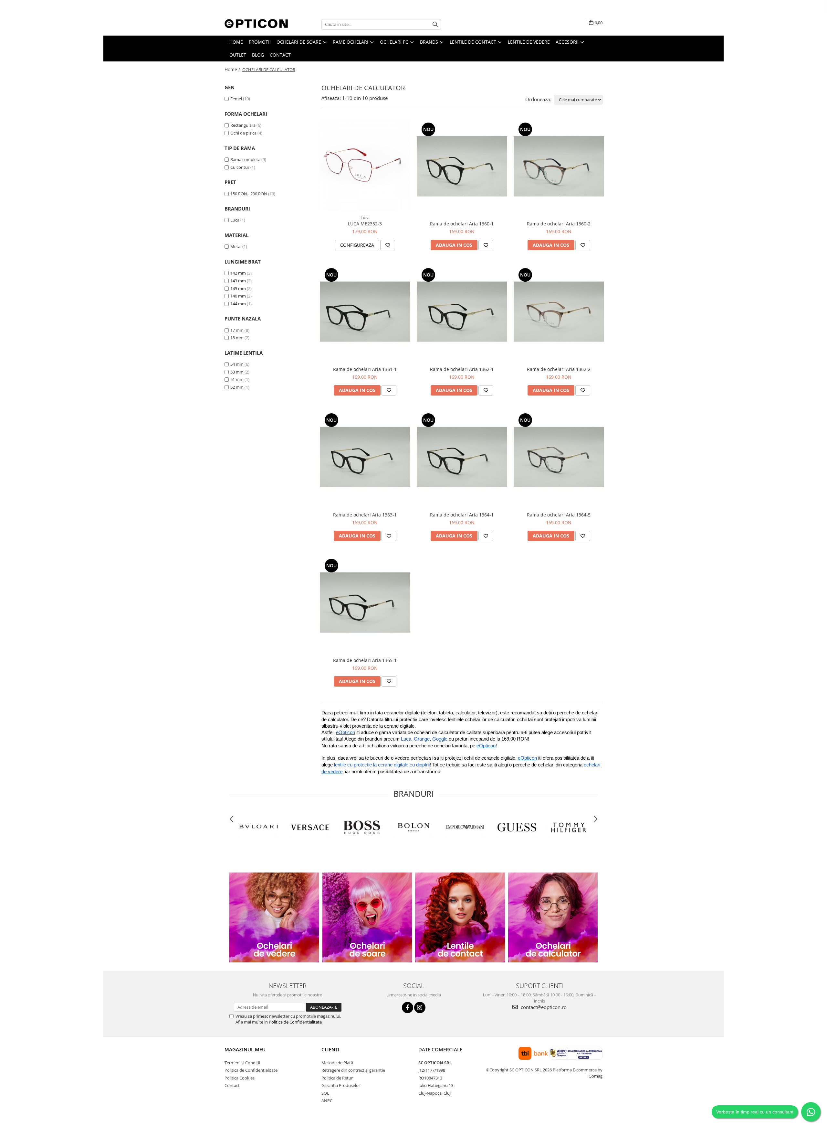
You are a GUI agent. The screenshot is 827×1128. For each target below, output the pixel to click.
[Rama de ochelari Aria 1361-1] (365, 311)
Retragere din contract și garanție (353, 1070)
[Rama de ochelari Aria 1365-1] (365, 602)
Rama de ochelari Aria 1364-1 (462, 515)
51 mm (237, 379)
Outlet (237, 55)
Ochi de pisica (243, 133)
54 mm (237, 364)
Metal (235, 246)
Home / (233, 69)
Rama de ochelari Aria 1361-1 (365, 369)
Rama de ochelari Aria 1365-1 (365, 660)
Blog (258, 55)
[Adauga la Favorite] (387, 245)
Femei (236, 99)
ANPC (326, 1100)
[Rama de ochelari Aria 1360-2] (559, 166)
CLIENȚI (330, 1049)
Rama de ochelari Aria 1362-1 (462, 369)
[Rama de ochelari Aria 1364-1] (462, 457)
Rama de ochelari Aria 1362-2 (559, 369)
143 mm (238, 281)
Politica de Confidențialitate (251, 1070)
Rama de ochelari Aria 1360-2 (559, 224)
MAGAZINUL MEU (245, 1049)
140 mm (238, 296)
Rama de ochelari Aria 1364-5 (559, 515)
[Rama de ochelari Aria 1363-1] (365, 457)
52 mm (237, 387)
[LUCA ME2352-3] (365, 166)
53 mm (237, 372)
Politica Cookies (240, 1078)
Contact (280, 55)
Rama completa (245, 159)
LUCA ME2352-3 (365, 224)
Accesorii (568, 42)
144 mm (238, 304)
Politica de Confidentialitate (295, 1022)
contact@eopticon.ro (543, 1007)
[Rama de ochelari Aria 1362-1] (462, 311)
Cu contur (239, 167)
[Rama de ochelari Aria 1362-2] (559, 311)
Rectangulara (243, 125)
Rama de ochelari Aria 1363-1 (365, 515)
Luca (234, 220)
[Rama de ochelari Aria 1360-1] (462, 166)
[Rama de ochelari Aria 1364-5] (559, 457)
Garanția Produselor (340, 1085)
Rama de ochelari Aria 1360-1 (462, 224)
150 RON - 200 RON (248, 194)
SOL (325, 1093)
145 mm (238, 288)
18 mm (237, 338)
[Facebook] (407, 1007)
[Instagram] (419, 1007)
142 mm (238, 273)
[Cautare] (435, 24)
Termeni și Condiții (242, 1063)
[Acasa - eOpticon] (257, 24)
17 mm (237, 330)
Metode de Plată (337, 1063)
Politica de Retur (337, 1078)
